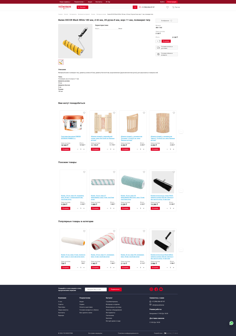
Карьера (61, 315)
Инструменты (110, 313)
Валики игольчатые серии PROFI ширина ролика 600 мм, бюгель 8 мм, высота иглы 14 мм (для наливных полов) (162, 198)
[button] (181, 131)
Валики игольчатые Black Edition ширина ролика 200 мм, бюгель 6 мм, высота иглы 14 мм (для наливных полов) (162, 257)
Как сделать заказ (85, 313)
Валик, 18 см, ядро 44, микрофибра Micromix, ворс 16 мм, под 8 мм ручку (133, 197)
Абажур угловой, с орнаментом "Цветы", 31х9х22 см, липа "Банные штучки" (163, 138)
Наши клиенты (63, 310)
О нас (60, 301)
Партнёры (61, 307)
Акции (81, 301)
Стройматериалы (112, 301)
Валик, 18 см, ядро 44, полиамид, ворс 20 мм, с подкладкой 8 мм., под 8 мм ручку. (72, 197)
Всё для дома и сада (113, 321)
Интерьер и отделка (113, 304)
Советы (60, 304)
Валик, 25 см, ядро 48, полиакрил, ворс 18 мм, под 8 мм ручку (132, 256)
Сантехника (110, 315)
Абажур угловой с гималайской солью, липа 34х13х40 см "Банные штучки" (102, 138)
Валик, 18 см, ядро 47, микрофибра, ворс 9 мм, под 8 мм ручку (102, 197)
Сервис (81, 304)
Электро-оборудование (114, 310)
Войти (162, 2)
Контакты (61, 313)
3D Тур (108, 2)
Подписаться (115, 289)
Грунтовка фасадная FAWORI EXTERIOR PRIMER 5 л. (71, 137)
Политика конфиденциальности (128, 333)
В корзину (166, 41)
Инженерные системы (113, 307)
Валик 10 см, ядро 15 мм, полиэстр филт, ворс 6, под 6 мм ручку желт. (73, 256)
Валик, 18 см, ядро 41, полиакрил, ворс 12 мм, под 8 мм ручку (102, 256)
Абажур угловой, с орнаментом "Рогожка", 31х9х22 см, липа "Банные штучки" (131, 138)
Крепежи (109, 318)
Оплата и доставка (86, 307)
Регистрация (171, 2)
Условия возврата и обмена (89, 310)
